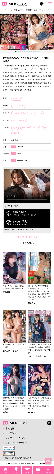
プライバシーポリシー (16, 443)
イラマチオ (26, 128)
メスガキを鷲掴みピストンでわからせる (28, 113)
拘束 (44, 128)
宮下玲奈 (6, 292)
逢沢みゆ (6, 351)
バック (36, 128)
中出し (15, 133)
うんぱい (31, 356)
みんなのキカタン (19, 120)
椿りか (15, 351)
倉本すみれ (17, 99)
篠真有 (5, 412)
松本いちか (42, 356)
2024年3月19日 (18, 106)
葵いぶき (31, 412)
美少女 (15, 128)
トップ (3, 10)
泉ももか (31, 303)
